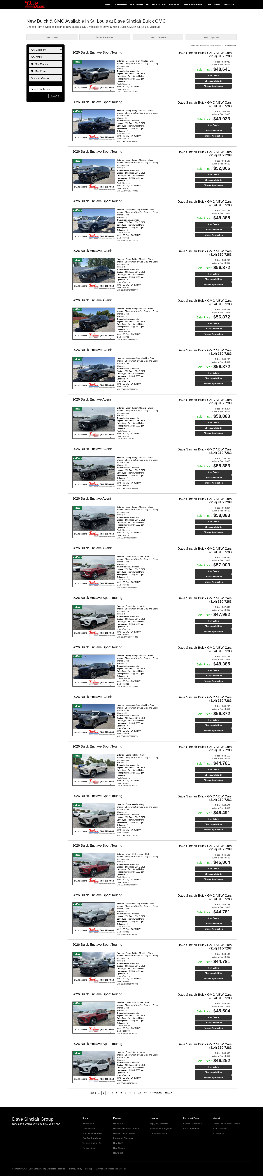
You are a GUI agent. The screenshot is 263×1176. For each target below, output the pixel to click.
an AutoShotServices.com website (110, 1169)
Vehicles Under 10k (91, 1143)
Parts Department (191, 1128)
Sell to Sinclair (156, 4)
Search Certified (158, 37)
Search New (52, 37)
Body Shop (214, 4)
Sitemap (88, 1169)
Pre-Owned (136, 4)
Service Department (192, 1123)
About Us (228, 4)
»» (145, 1092)
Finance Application (213, 86)
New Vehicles (88, 1128)
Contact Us (218, 1133)
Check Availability (213, 81)
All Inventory (88, 1123)
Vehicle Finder (89, 1148)
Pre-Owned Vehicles (92, 1133)
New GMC (118, 1143)
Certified (121, 4)
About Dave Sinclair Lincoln (226, 1123)
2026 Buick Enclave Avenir (92, 251)
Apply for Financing (159, 1123)
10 (139, 1092)
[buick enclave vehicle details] (94, 76)
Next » (168, 1092)
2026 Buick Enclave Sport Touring (97, 52)
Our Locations (220, 1128)
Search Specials (211, 37)
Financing (175, 4)
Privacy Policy (75, 1169)
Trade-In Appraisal (158, 1133)
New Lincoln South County (126, 1128)
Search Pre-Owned (105, 37)
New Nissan (119, 1148)
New (107, 4)
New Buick (118, 1153)
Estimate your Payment (161, 1128)
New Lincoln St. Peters (124, 1133)
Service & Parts (193, 4)
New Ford (118, 1123)
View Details (213, 75)
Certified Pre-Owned (92, 1138)
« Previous (156, 1092)
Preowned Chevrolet (123, 1138)
